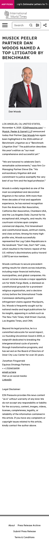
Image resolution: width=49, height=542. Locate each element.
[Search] (31, 25)
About (11, 525)
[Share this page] (45, 25)
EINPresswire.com (32, 127)
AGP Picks (7, 4)
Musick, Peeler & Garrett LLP (17, 131)
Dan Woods (28, 135)
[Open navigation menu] (5, 25)
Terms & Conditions (24, 537)
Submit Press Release (24, 531)
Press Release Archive (29, 525)
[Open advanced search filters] (37, 25)
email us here (9, 372)
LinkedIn (7, 379)
